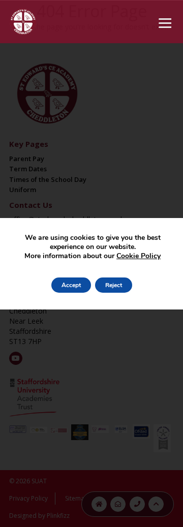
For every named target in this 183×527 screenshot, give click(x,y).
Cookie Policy (138, 256)
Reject (113, 285)
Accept (71, 285)
